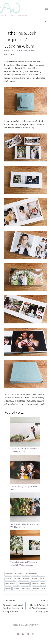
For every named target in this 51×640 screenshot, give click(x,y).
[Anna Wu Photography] (13, 9)
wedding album (38, 579)
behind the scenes (12, 50)
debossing (26, 589)
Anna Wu (8, 394)
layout (17, 579)
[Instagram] (18, 634)
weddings (19, 574)
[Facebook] (23, 634)
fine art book (10, 584)
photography (23, 584)
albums (26, 579)
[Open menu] (47, 8)
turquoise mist (39, 589)
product (35, 584)
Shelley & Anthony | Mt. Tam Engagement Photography (38, 606)
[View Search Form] (46, 22)
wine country (31, 574)
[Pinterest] (28, 634)
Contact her (16, 404)
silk (43, 584)
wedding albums (28, 50)
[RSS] (32, 634)
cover (16, 589)
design (8, 579)
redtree (8, 574)
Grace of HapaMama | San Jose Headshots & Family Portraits (13, 606)
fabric (7, 589)
